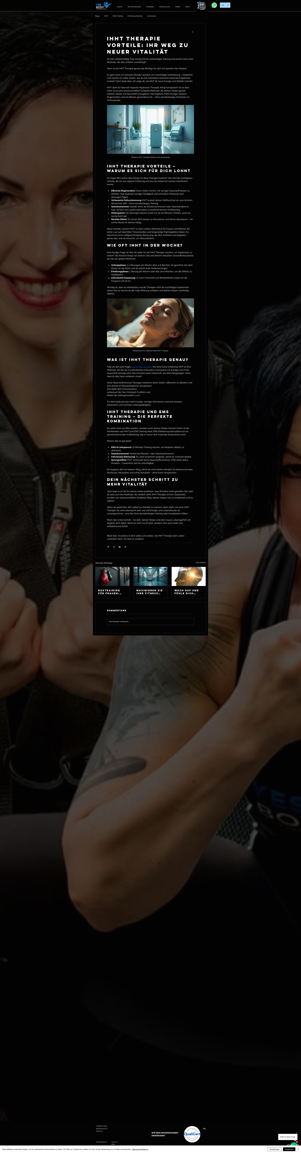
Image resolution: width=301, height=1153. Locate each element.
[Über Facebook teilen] (108, 547)
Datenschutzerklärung (140, 1149)
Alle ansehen (201, 562)
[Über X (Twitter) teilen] (114, 547)
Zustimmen (289, 1149)
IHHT (106, 16)
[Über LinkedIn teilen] (120, 547)
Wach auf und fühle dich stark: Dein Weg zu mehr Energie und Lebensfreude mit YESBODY (186, 592)
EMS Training (118, 16)
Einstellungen (275, 1149)
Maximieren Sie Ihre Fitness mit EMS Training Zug (149, 592)
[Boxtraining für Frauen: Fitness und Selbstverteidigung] (112, 576)
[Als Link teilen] (125, 547)
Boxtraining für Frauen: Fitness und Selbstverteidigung (111, 592)
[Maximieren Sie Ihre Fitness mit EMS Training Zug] (151, 576)
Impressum (114, 1142)
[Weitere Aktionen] (192, 31)
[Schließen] (298, 1149)
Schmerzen (151, 16)
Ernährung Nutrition (135, 16)
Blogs (97, 16)
